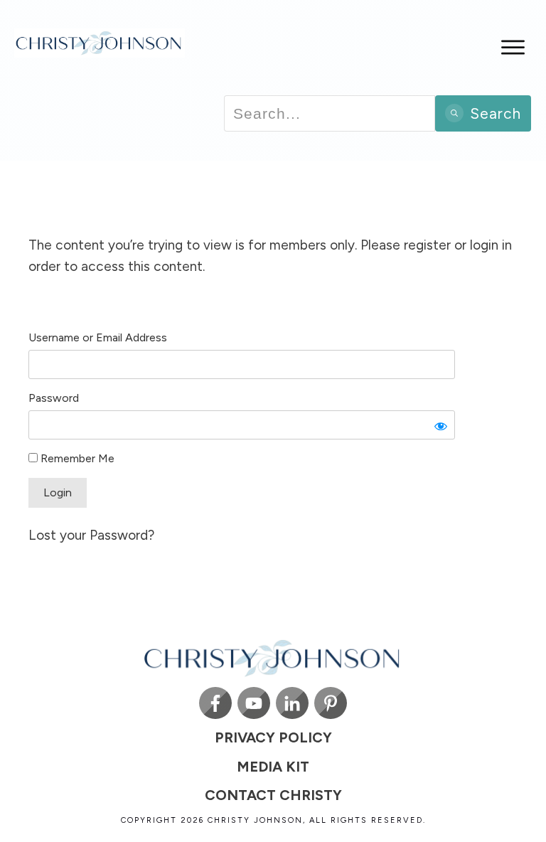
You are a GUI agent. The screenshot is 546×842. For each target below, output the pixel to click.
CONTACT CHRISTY (273, 795)
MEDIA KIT (273, 766)
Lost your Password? (91, 535)
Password (53, 398)
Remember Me (76, 458)
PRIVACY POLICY (273, 737)
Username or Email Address (97, 337)
